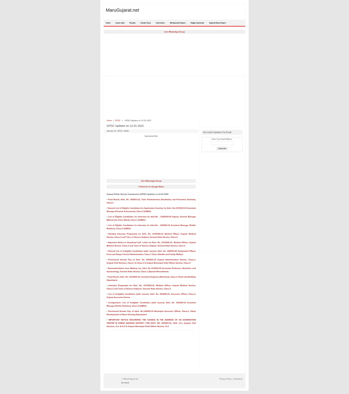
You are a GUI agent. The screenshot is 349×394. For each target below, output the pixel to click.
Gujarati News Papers (217, 23)
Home (108, 23)
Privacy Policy (225, 379)
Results (133, 23)
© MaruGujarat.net (130, 379)
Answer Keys (145, 23)
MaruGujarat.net (122, 10)
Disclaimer (238, 379)
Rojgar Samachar (197, 23)
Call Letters (160, 23)
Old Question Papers (178, 23)
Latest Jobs (120, 23)
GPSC (117, 120)
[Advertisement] (174, 55)
